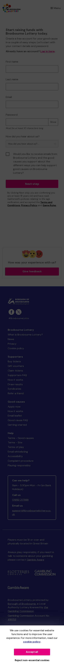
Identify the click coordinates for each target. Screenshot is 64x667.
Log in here (47, 51)
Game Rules (49, 205)
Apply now (14, 406)
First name (12, 61)
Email (9, 97)
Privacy (12, 343)
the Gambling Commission (28, 609)
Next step (32, 184)
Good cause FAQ (18, 420)
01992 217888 (20, 499)
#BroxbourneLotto (19, 318)
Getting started (17, 424)
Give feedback (32, 271)
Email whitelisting (18, 451)
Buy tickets (14, 361)
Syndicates (14, 388)
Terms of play (16, 447)
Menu (57, 8)
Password (12, 114)
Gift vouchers (16, 366)
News (11, 339)
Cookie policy (16, 348)
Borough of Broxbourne (22, 603)
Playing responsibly (19, 465)
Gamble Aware (35, 559)
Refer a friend (16, 393)
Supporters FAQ (17, 375)
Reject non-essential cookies (32, 660)
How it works (15, 379)
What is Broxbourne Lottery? (25, 334)
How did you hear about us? (23, 136)
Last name (12, 79)
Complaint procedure (20, 461)
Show (53, 121)
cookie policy (32, 641)
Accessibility (15, 456)
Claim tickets (15, 370)
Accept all (32, 651)
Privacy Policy (29, 205)
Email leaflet (15, 415)
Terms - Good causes (21, 438)
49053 (12, 619)
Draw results (15, 384)
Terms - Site (15, 442)
